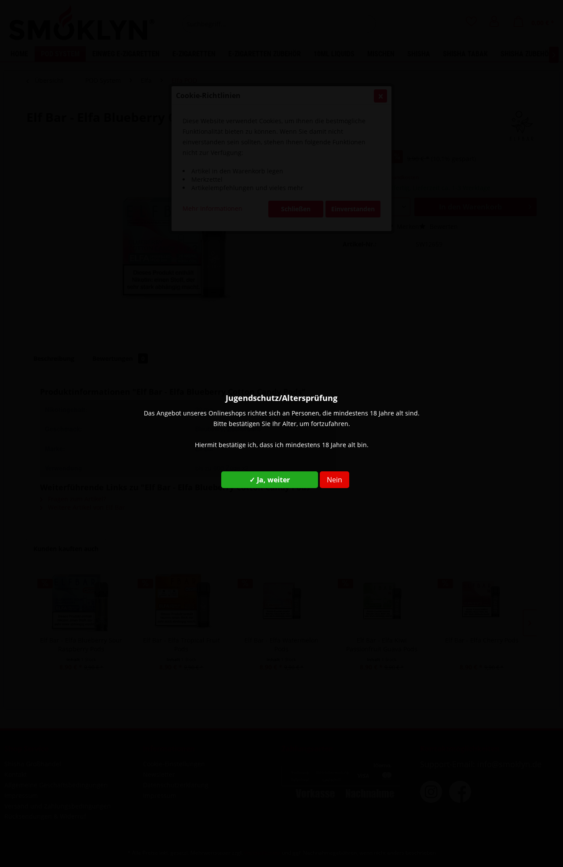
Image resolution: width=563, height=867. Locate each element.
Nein (334, 480)
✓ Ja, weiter (269, 480)
